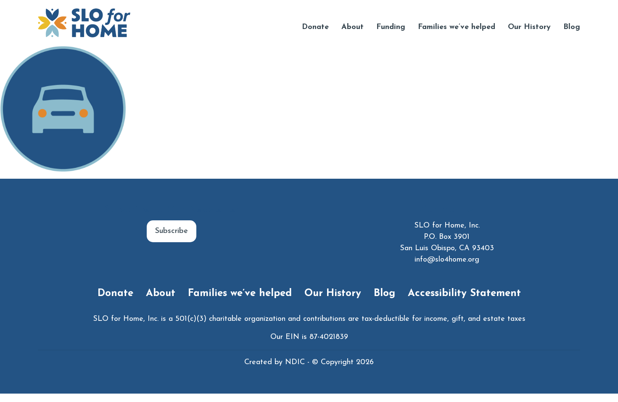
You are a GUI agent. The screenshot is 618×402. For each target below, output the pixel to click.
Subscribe (171, 231)
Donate (315, 27)
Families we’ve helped (456, 27)
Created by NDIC (274, 362)
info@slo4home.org (447, 260)
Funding (390, 27)
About (352, 27)
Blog (571, 27)
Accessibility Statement (464, 293)
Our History (529, 27)
